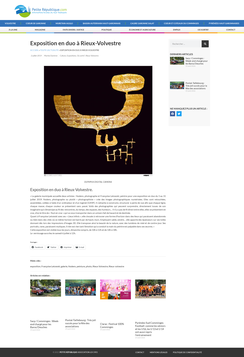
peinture (81, 266)
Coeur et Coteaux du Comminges (181, 23)
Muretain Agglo (64, 23)
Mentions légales (158, 352)
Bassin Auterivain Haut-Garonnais (101, 23)
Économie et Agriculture (142, 29)
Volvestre (10, 23)
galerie (64, 266)
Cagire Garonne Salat (142, 23)
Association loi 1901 (79, 352)
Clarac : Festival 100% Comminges (112, 325)
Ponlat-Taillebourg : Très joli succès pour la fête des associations (80, 323)
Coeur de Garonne (36, 23)
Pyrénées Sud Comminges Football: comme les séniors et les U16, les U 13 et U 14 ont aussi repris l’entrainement (150, 328)
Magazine (40, 29)
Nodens (72, 266)
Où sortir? (203, 29)
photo (89, 266)
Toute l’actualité (49, 50)
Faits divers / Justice (73, 29)
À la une (13, 29)
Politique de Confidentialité (187, 352)
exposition (35, 266)
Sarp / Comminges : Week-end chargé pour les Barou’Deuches (44, 324)
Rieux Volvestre (100, 266)
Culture (63, 56)
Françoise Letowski (50, 266)
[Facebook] (172, 113)
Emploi (176, 29)
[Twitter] (179, 113)
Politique (107, 29)
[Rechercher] (205, 43)
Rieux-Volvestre (92, 56)
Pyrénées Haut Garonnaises (224, 23)
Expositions (71, 56)
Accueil (34, 50)
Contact (230, 29)
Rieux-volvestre (116, 266)
